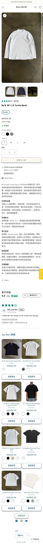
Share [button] (6, 280)
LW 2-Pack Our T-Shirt (31, 492)
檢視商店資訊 (9, 173)
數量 (3, 147)
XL (24, 142)
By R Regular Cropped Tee (31, 361)
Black (7, 134)
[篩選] (25, 295)
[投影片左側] (2, 92)
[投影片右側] (40, 92)
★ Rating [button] (41, 274)
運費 (9, 121)
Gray (11, 134)
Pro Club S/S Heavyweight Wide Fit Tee (31, 404)
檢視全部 (21, 516)
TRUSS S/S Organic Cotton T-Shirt (11, 449)
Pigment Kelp (32, 501)
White (3, 134)
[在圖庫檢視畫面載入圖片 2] (21, 92)
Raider (5, 112)
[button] (2, 7)
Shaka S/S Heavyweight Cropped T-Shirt (11, 404)
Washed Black (12, 414)
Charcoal (23, 369)
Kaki (12, 458)
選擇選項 (11, 377)
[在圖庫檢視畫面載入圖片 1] (10, 92)
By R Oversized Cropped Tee (11, 361)
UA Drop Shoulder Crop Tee (11, 492)
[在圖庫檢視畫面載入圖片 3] (32, 92)
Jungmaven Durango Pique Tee (31, 449)
